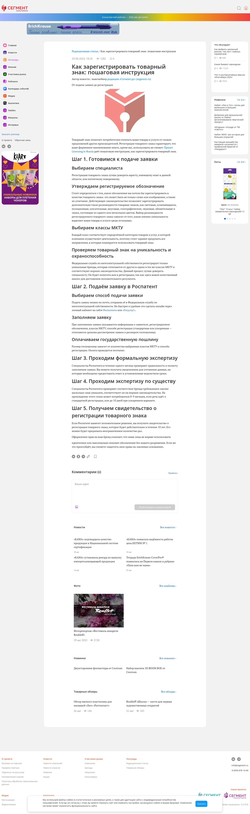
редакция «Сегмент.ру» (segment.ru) (129, 79)
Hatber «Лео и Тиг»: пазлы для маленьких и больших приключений (229, 107)
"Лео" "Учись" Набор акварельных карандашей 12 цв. (229, 211)
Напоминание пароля (13, 776)
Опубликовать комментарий (155, 507)
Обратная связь (23, 140)
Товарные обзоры (135, 767)
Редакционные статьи (85, 51)
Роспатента (110, 310)
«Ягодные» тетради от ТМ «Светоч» (227, 128)
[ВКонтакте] (73, 456)
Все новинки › (167, 658)
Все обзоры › (168, 691)
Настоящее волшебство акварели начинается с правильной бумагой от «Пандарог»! (226, 145)
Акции (46, 776)
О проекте (7, 140)
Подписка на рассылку (13, 772)
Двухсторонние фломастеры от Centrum (98, 668)
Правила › (173, 473)
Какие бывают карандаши (227, 64)
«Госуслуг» (129, 310)
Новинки (47, 772)
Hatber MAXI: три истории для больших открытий (229, 135)
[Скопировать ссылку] (88, 456)
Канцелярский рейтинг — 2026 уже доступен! (125, 17)
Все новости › (168, 527)
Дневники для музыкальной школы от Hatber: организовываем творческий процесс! (228, 118)
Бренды (89, 767)
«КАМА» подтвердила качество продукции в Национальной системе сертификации (96, 543)
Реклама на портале (12, 763)
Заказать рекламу (10, 134)
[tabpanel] (229, 190)
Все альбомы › (167, 585)
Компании (90, 763)
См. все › (241, 100)
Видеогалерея (9, 804)
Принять (201, 803)
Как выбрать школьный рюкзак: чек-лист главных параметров (227, 51)
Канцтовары (91, 776)
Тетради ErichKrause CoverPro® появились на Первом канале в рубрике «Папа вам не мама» (150, 561)
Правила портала (10, 767)
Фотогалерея (8, 800)
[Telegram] (83, 456)
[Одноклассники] (78, 456)
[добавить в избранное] (95, 456)
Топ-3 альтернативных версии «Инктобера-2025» (229, 75)
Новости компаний (52, 763)
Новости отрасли (51, 767)
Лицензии (90, 772)
